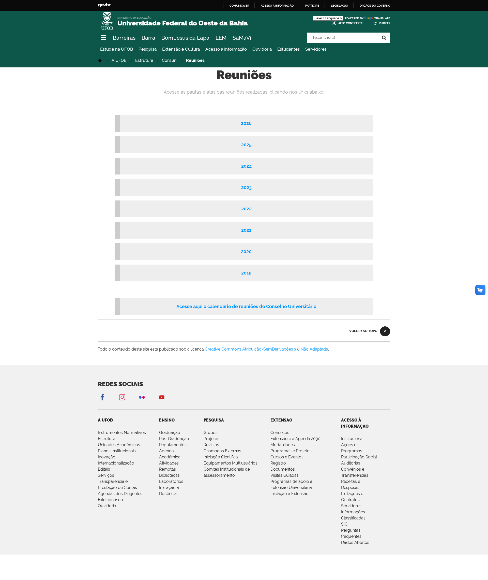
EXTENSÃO (281, 420)
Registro (278, 463)
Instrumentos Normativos (122, 432)
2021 (246, 230)
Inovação (106, 457)
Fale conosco (110, 499)
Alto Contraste (350, 23)
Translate (382, 18)
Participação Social (359, 457)
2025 (246, 144)
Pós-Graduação (174, 438)
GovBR (104, 5)
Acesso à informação (277, 5)
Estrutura (144, 60)
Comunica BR (239, 5)
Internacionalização (116, 463)
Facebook (102, 397)
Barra (148, 38)
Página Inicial (100, 60)
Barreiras (124, 38)
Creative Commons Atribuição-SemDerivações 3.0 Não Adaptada (266, 349)
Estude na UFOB (116, 49)
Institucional (352, 438)
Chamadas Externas (222, 450)
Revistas (211, 444)
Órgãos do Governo (375, 5)
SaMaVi (242, 38)
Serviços (106, 475)
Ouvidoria (262, 49)
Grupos (211, 432)
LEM (221, 38)
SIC (344, 524)
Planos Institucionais (117, 450)
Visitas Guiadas (284, 475)
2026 (246, 123)
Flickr (142, 397)
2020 (246, 251)
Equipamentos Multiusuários (230, 463)
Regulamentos (173, 444)
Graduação (169, 432)
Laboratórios (171, 481)
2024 (246, 166)
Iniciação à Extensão (289, 493)
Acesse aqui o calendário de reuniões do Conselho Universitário (246, 306)
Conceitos (279, 432)
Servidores (316, 49)
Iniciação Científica (221, 457)
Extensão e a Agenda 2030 (295, 438)
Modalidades (282, 444)
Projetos (211, 438)
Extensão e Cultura (181, 49)
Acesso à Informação (226, 49)
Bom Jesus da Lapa (185, 38)
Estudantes (288, 49)
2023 (246, 187)
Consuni (169, 60)
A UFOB (119, 60)
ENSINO (167, 420)
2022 (246, 208)
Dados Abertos (355, 542)
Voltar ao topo (363, 331)
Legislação (339, 5)
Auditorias (350, 463)
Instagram (122, 397)
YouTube (161, 397)
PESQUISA (214, 420)
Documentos (282, 469)
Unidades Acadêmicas (119, 444)
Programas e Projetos (291, 450)
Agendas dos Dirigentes (120, 493)
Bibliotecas (169, 475)
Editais (104, 469)
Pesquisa (148, 49)
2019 (246, 273)
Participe (312, 5)
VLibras (384, 23)
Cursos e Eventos (286, 457)
